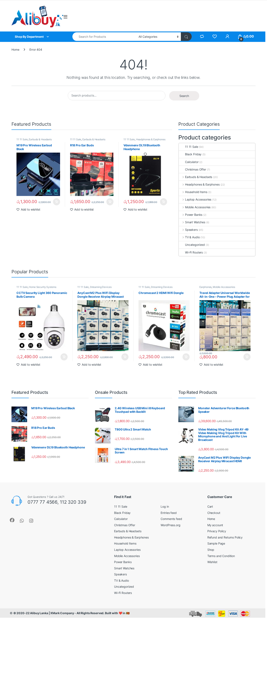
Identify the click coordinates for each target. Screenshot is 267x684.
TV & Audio (192, 237)
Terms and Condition (221, 556)
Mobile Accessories (197, 207)
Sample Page (216, 543)
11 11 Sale (22, 139)
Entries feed (168, 513)
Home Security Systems (42, 287)
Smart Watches (195, 222)
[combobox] (104, 36)
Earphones (205, 287)
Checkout (213, 513)
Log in (165, 506)
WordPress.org (170, 525)
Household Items (196, 192)
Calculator (192, 162)
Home (15, 49)
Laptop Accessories (198, 199)
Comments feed (171, 519)
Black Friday (193, 154)
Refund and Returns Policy (225, 537)
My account (215, 525)
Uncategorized (195, 244)
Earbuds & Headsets (40, 139)
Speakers (191, 229)
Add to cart (56, 201)
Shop (210, 549)
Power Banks (193, 214)
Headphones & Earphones (150, 139)
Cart (210, 506)
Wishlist (212, 562)
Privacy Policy (216, 531)
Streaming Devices (101, 287)
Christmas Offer (195, 169)
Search (184, 96)
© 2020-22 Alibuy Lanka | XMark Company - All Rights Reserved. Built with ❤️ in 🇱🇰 (71, 613)
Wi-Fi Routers (194, 252)
